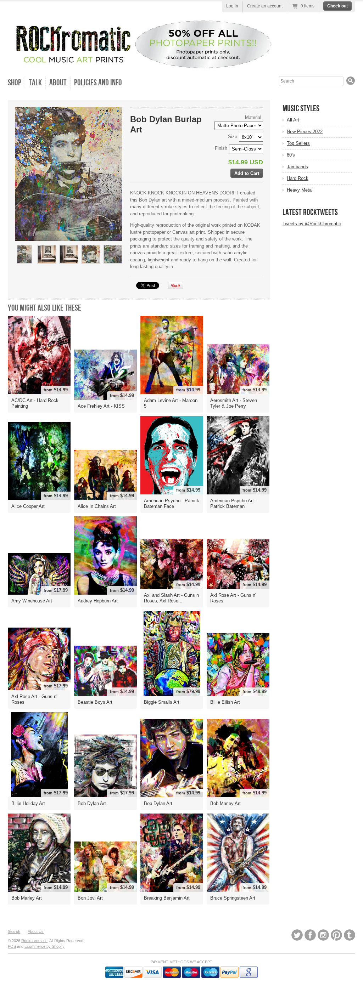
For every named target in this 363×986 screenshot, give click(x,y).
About (58, 83)
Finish (221, 148)
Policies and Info (98, 83)
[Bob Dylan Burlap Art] (24, 254)
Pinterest (336, 935)
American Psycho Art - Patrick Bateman (233, 503)
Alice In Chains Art (97, 506)
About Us (36, 931)
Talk (35, 83)
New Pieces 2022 (305, 131)
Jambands (297, 166)
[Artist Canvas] (46, 266)
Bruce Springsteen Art (232, 898)
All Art (293, 120)
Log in (232, 6)
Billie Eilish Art (225, 702)
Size (232, 136)
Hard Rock (297, 178)
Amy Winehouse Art (31, 601)
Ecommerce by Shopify (44, 946)
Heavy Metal (300, 190)
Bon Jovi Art (90, 898)
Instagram (323, 935)
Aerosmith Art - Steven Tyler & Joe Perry (233, 403)
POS (12, 946)
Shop (14, 83)
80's (291, 155)
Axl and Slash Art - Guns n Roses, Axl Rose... (171, 598)
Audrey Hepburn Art (98, 601)
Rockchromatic (34, 941)
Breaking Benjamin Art (167, 898)
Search (14, 931)
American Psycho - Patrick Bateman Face (171, 503)
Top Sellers (298, 143)
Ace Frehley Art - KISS (101, 406)
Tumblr (349, 935)
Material (253, 117)
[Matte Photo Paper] (68, 266)
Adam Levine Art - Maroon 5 (170, 403)
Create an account (265, 6)
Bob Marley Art (225, 803)
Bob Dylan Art (92, 803)
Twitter (297, 935)
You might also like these (44, 308)
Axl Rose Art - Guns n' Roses (233, 598)
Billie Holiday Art (28, 803)
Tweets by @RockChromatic (312, 223)
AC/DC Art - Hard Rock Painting (34, 403)
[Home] (141, 62)
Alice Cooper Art (28, 506)
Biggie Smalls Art (161, 702)
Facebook (310, 935)
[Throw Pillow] (90, 266)
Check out (337, 6)
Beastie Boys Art (95, 702)
